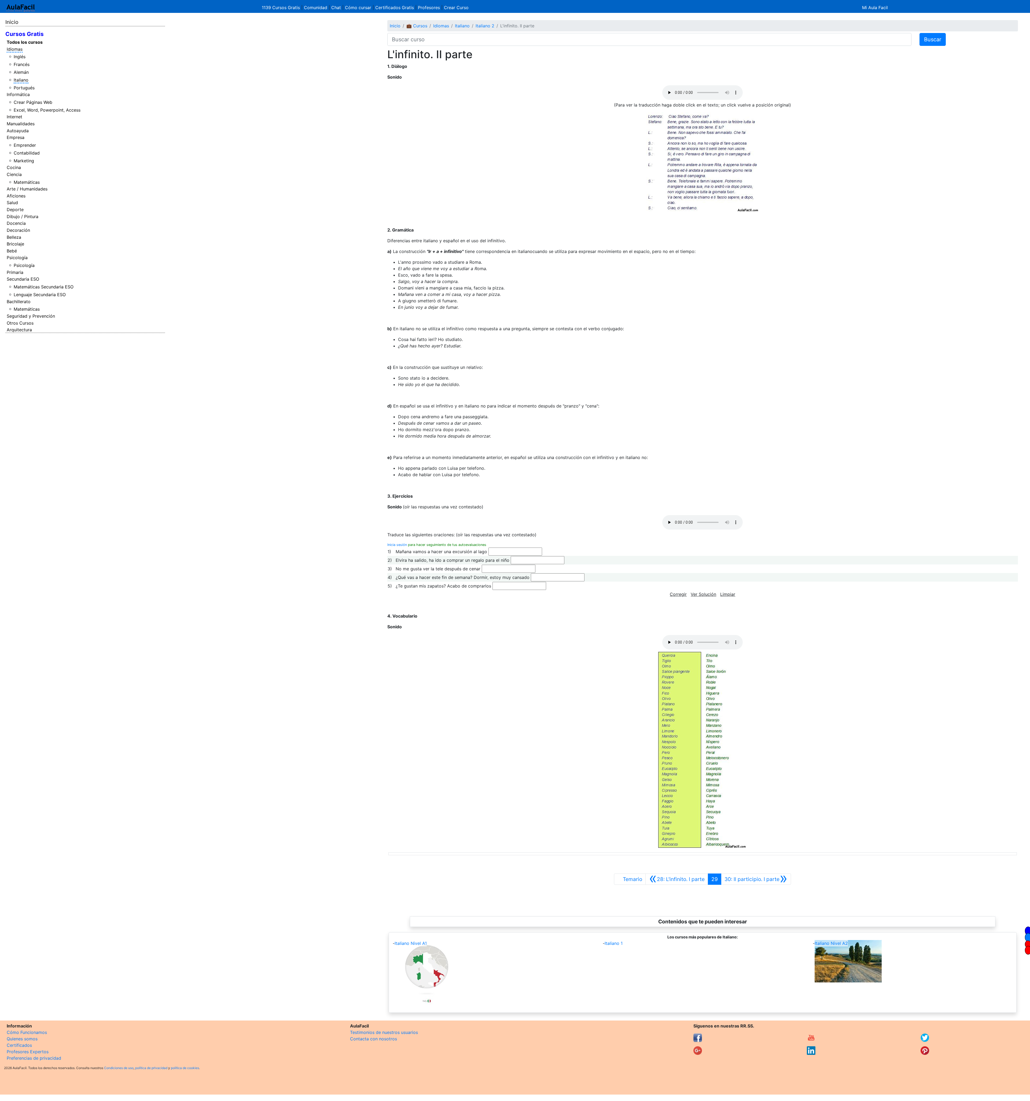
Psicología (17, 257)
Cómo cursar (358, 7)
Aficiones (16, 196)
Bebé (12, 251)
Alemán (21, 72)
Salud (12, 202)
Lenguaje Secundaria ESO (40, 294)
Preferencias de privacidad (34, 1058)
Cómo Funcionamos (27, 1032)
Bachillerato (19, 301)
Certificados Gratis (394, 7)
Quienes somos (22, 1038)
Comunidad (315, 7)
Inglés (19, 56)
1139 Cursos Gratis (281, 7)
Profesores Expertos (28, 1051)
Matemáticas (27, 182)
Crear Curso (456, 7)
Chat (336, 7)
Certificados (19, 1045)
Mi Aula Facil (875, 7)
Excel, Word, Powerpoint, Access (47, 110)
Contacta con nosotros (373, 1038)
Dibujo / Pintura (22, 216)
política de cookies (185, 1068)
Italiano (21, 80)
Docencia (16, 223)
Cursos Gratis (24, 34)
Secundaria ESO (23, 279)
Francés (22, 64)
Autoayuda (18, 130)
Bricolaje (15, 244)
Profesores (429, 7)
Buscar (932, 39)
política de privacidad (151, 1068)
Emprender (25, 145)
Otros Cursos (20, 323)
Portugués (24, 87)
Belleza (14, 237)
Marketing (24, 160)
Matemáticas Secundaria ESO (43, 286)
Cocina (14, 167)
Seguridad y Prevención (31, 316)
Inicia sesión (397, 545)
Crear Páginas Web (33, 102)
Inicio (11, 22)
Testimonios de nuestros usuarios (384, 1032)
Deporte (15, 209)
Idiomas (15, 49)
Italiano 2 (485, 25)
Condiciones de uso (119, 1068)
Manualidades (21, 123)
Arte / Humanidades (27, 189)
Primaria (15, 272)
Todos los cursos (25, 42)
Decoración (18, 230)
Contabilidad (27, 153)
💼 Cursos (416, 25)
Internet (14, 116)
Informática (18, 94)
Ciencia (14, 174)
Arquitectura (19, 329)
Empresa (15, 137)
